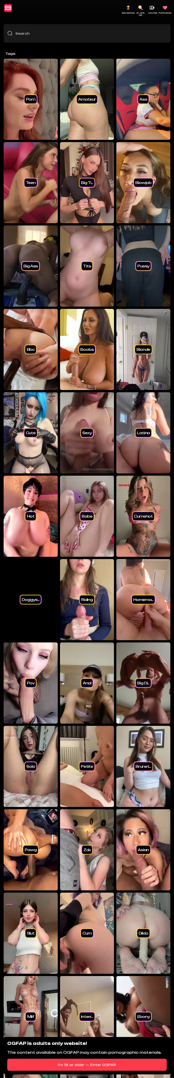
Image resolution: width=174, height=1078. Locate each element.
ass (143, 99)
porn (30, 99)
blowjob (143, 182)
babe (87, 516)
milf (30, 1016)
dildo (143, 933)
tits (87, 266)
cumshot (143, 516)
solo (30, 766)
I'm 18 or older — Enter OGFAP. (87, 1065)
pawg (30, 850)
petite (87, 766)
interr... (87, 1016)
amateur (87, 99)
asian (143, 850)
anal (87, 683)
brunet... (143, 766)
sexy (87, 433)
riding (87, 599)
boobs (87, 349)
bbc (31, 349)
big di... (143, 683)
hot (31, 516)
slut (30, 933)
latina (143, 433)
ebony (143, 1016)
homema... (143, 599)
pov (31, 683)
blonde (143, 349)
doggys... (30, 599)
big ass (30, 266)
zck (87, 850)
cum (87, 933)
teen (30, 182)
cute (31, 433)
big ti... (87, 182)
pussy (143, 266)
